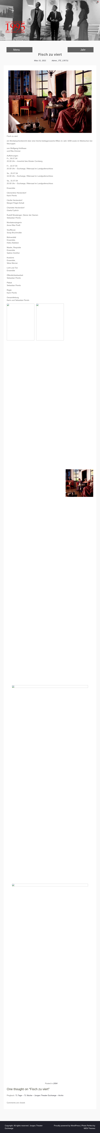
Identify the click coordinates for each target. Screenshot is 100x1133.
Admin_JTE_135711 (60, 60)
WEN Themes (89, 1128)
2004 (55, 1083)
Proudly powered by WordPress (67, 1126)
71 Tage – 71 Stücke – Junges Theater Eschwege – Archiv (39, 1095)
